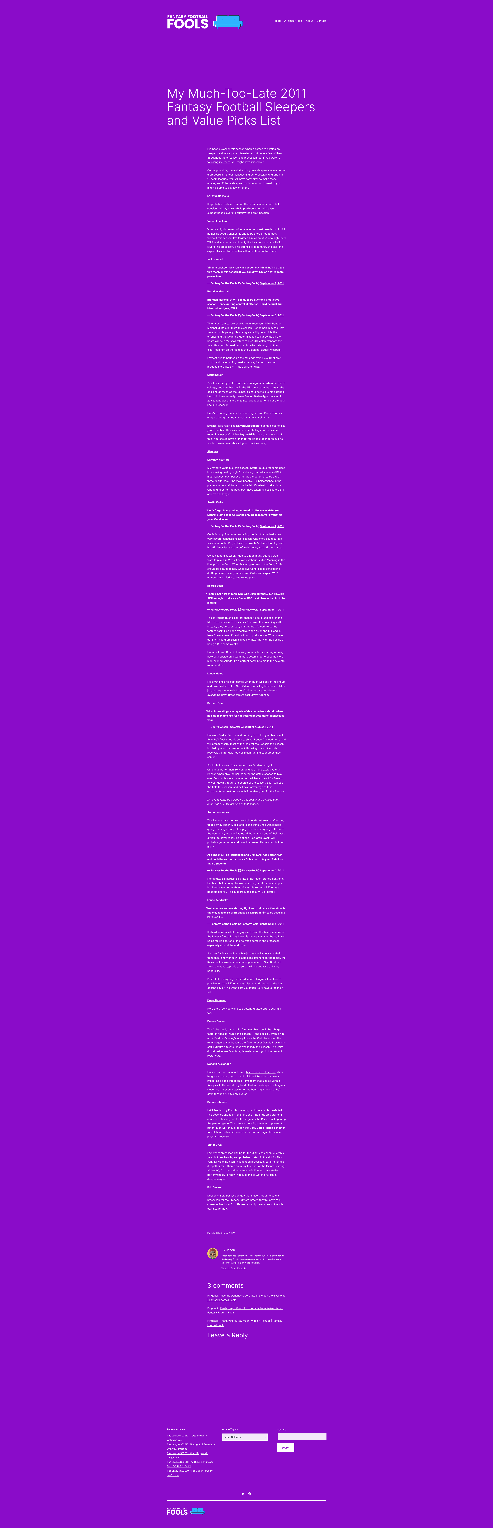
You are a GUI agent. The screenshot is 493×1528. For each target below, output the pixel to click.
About (309, 20)
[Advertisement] (246, 63)
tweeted (245, 153)
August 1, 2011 (264, 726)
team (232, 1114)
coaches (218, 1114)
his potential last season (261, 1072)
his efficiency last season (222, 547)
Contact (321, 20)
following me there (218, 162)
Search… (282, 1429)
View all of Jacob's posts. (233, 1268)
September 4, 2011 (272, 283)
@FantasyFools (293, 20)
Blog (278, 20)
